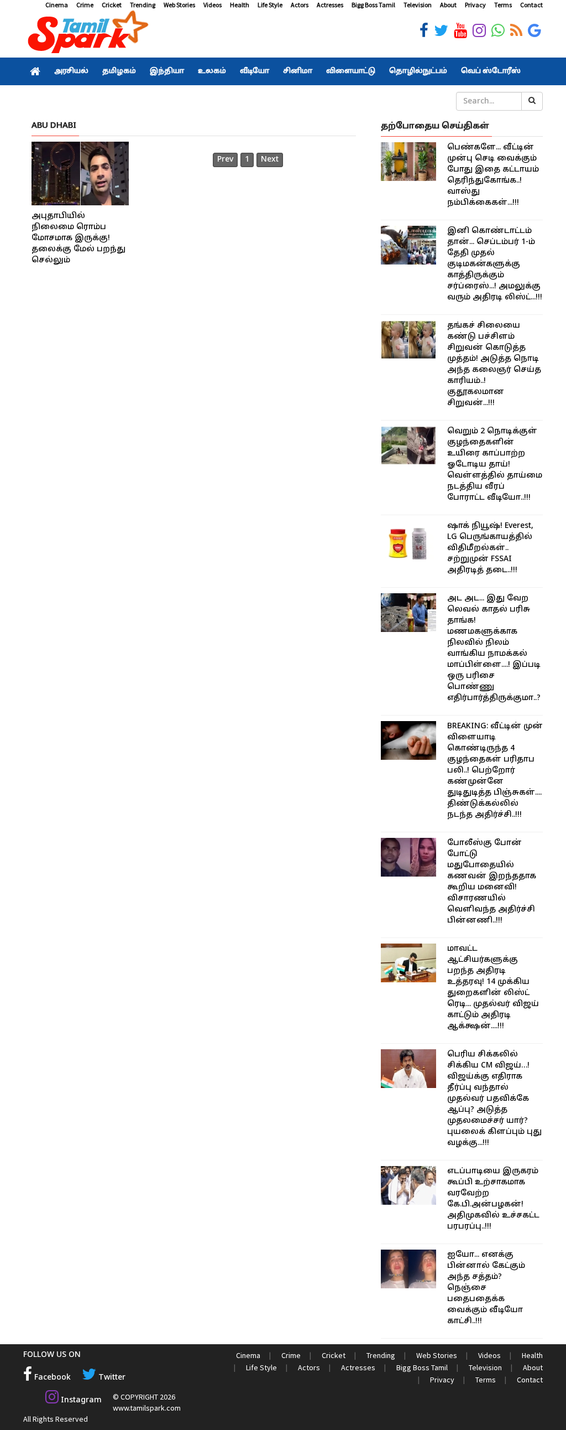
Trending (142, 5)
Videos (212, 5)
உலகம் (212, 71)
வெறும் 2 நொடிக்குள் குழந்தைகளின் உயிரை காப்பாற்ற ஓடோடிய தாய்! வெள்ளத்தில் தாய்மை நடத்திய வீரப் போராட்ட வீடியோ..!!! (494, 464)
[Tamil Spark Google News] (534, 31)
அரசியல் (71, 71)
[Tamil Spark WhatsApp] (498, 31)
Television (417, 5)
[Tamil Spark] (86, 34)
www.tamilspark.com (147, 1408)
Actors (299, 5)
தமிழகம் (119, 71)
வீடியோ (254, 71)
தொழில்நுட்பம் (418, 71)
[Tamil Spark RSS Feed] (516, 31)
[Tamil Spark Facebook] (424, 31)
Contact (531, 5)
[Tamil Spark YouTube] (460, 31)
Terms (503, 5)
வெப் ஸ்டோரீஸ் (491, 71)
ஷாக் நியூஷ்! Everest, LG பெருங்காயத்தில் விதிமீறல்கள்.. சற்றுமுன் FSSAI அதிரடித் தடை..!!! (490, 548)
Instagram (80, 1400)
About (448, 5)
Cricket (112, 5)
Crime (84, 5)
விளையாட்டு (350, 71)
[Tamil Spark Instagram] (479, 31)
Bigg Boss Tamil (373, 5)
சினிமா (297, 71)
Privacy (475, 5)
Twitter (110, 1377)
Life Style (270, 5)
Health (239, 5)
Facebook (51, 1377)
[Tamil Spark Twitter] (441, 31)
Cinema (56, 5)
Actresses (330, 5)
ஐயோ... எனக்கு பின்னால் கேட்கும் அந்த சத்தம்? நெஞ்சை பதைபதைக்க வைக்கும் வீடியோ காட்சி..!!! (486, 1288)
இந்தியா (167, 71)
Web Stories (179, 5)
